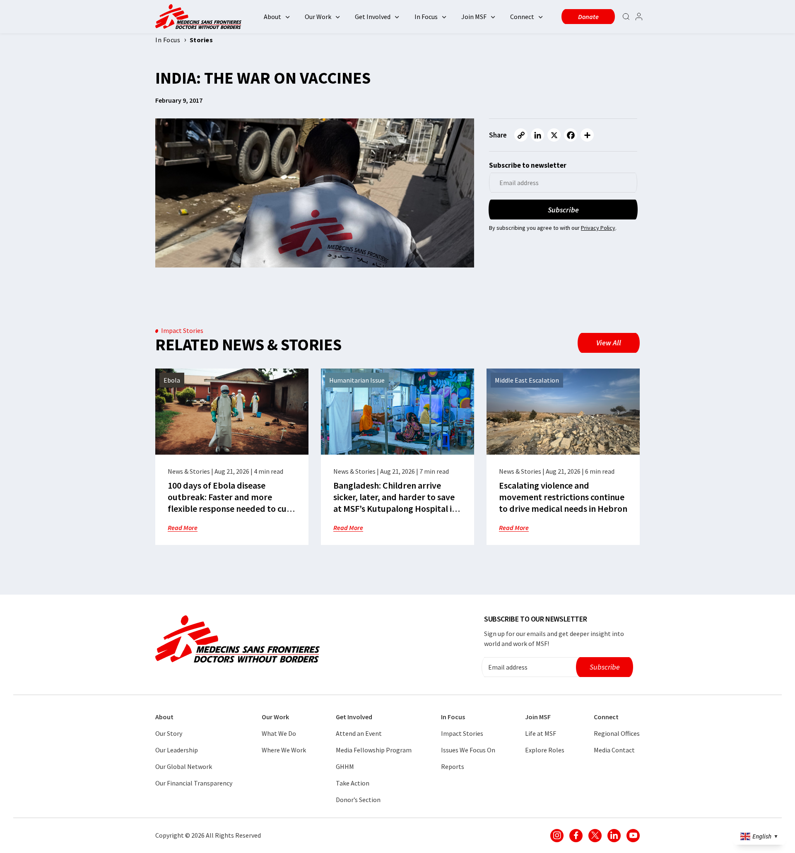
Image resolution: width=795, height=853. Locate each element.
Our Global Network (183, 766)
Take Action (352, 783)
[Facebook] (570, 135)
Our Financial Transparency (193, 783)
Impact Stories (462, 733)
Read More (183, 527)
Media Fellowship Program (374, 750)
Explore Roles (544, 750)
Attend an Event (359, 733)
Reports (452, 766)
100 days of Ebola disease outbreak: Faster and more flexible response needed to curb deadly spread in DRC (232, 503)
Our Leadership (176, 750)
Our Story (168, 733)
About (272, 16)
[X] (554, 135)
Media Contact (614, 750)
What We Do (279, 733)
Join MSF (474, 16)
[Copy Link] (521, 135)
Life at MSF (540, 733)
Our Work (318, 16)
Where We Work (284, 750)
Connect (522, 16)
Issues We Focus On (468, 750)
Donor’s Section (358, 799)
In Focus (426, 16)
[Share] (587, 135)
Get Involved (372, 16)
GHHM (345, 766)
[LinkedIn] (537, 135)
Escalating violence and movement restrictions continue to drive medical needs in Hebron (563, 497)
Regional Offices (617, 733)
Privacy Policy (598, 227)
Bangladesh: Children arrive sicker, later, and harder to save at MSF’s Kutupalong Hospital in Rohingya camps (395, 503)
